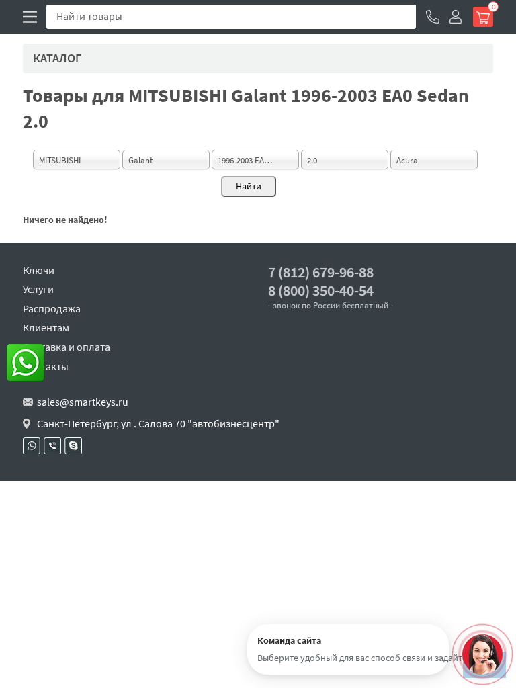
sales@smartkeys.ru (82, 401)
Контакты (46, 366)
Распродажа (52, 308)
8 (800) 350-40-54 (321, 291)
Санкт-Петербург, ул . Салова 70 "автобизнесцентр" (158, 423)
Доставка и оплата (66, 346)
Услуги (38, 289)
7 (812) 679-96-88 (321, 272)
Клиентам (46, 327)
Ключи (38, 270)
